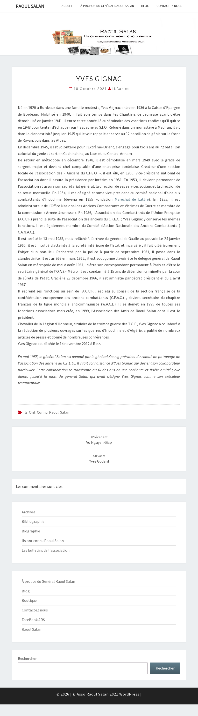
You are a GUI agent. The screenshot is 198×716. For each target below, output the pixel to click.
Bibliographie (33, 521)
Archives (28, 512)
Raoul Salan (30, 6)
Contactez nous (169, 6)
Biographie (31, 531)
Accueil (67, 6)
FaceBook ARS (33, 619)
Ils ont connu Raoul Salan (46, 412)
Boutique (29, 600)
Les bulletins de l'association (46, 550)
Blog (145, 6)
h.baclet (121, 88)
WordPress (129, 694)
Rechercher (27, 658)
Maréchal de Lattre (132, 199)
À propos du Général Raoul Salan (107, 6)
